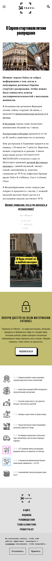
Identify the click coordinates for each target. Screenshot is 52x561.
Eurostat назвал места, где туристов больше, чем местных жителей (29, 402)
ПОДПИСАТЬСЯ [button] (26, 351)
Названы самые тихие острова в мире (29, 414)
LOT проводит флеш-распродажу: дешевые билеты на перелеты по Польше (28, 449)
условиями (10, 544)
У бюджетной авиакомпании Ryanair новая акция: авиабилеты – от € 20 (29, 461)
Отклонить (18, 551)
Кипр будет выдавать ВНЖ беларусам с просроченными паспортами (30, 390)
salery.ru (28, 224)
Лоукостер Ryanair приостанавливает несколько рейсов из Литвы (29, 426)
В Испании (9, 124)
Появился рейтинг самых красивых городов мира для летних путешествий (28, 378)
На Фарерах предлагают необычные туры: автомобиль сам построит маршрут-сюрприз (29, 438)
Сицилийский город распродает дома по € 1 (29, 473)
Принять (36, 551)
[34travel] (27, 8)
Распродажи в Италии (16, 134)
